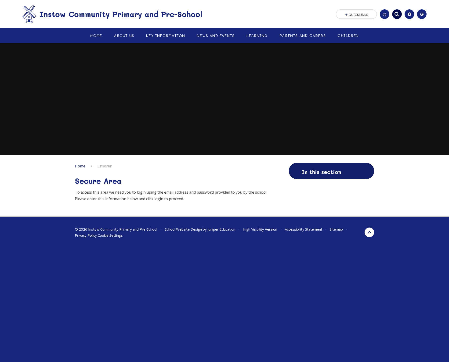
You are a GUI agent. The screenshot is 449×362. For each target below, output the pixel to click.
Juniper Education (221, 229)
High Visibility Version (260, 229)
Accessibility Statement (303, 229)
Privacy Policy (86, 235)
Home (80, 166)
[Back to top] (369, 232)
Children (105, 166)
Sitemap (336, 229)
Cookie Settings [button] (110, 235)
